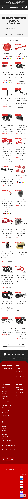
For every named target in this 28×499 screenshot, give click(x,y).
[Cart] (25, 7)
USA (3, 438)
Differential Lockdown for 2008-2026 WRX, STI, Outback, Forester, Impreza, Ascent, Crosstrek (21, 77)
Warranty (14, 468)
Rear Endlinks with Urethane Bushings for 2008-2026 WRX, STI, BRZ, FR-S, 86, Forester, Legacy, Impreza (21, 103)
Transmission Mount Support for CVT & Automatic (21, 201)
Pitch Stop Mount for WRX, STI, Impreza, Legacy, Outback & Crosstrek (7, 75)
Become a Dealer (19, 396)
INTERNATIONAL (7, 440)
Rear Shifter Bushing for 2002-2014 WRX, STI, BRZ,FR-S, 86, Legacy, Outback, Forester (21, 127)
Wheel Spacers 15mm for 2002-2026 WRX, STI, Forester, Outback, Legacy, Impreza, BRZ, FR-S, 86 (7, 306)
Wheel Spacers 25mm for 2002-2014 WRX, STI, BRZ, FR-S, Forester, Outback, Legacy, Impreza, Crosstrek (21, 331)
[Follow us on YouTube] (12, 459)
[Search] (5, 7)
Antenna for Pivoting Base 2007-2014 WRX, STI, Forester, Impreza (7, 101)
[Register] (24, 453)
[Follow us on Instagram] (8, 459)
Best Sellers (20, 376)
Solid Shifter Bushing (21, 252)
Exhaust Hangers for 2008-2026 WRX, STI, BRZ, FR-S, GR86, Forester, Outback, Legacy (7, 231)
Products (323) (9, 34)
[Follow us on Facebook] (3, 459)
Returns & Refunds (5, 392)
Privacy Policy (18, 469)
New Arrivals (20, 374)
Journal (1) (19, 34)
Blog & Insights (21, 392)
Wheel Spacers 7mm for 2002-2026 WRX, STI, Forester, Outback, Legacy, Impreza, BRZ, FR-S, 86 (7, 280)
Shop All (18, 368)
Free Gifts (19, 379)
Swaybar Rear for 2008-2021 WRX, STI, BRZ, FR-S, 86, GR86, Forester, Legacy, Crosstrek (21, 151)
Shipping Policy (21, 468)
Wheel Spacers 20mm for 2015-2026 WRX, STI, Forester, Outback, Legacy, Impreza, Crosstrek (7, 127)
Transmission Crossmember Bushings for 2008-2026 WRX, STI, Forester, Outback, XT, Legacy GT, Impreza (7, 153)
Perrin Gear (20, 371)
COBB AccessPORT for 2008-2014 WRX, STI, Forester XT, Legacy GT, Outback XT (7, 255)
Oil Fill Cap (7, 54)
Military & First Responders (7, 406)
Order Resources (5, 388)
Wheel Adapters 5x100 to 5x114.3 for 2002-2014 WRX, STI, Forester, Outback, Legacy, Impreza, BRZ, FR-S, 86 (21, 306)
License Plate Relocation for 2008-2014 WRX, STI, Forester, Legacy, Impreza (21, 231)
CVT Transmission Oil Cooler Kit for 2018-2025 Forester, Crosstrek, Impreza (7, 329)
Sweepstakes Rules (6, 416)
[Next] (23, 344)
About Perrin (20, 387)
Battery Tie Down (21, 54)
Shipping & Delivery (5, 402)
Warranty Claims (5, 397)
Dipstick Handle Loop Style (21, 276)
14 (19, 344)
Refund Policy (10, 469)
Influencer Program (6, 411)
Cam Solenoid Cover (21, 175)
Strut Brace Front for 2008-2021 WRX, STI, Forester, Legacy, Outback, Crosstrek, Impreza (7, 203)
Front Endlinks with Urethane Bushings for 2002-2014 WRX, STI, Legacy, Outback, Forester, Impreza (7, 179)
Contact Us (19, 390)
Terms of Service (7, 468)
